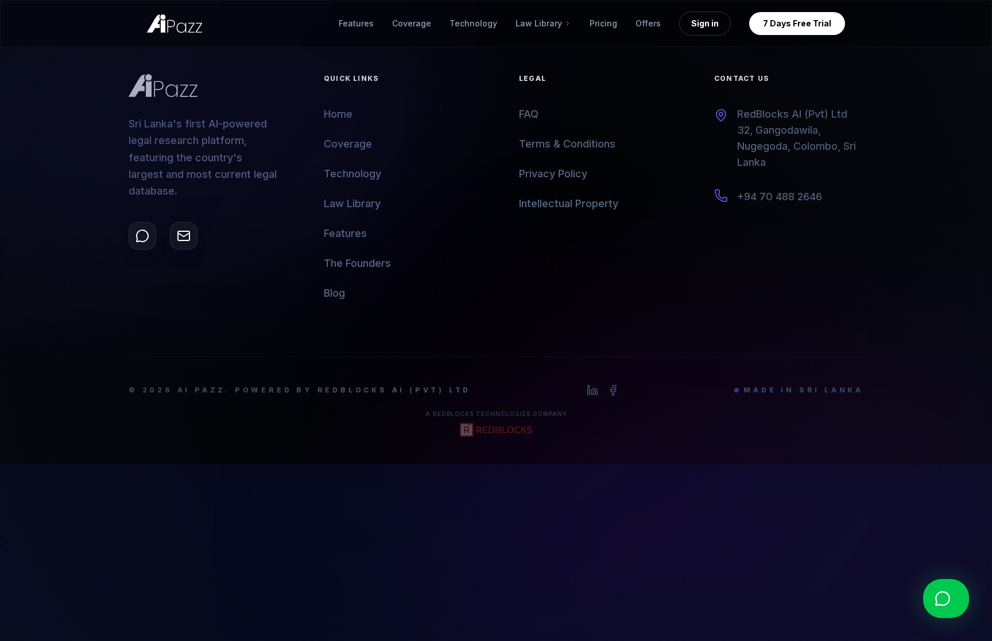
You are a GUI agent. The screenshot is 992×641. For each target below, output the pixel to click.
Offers (648, 23)
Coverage (411, 23)
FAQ (528, 114)
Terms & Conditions (567, 144)
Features (356, 23)
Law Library (352, 203)
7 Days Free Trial (797, 23)
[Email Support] (183, 236)
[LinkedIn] (592, 390)
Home (338, 114)
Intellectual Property (568, 203)
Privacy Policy (553, 174)
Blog (334, 293)
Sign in (705, 23)
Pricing (603, 23)
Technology (473, 23)
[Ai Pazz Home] (174, 23)
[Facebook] (613, 390)
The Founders (357, 263)
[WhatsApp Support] (142, 236)
